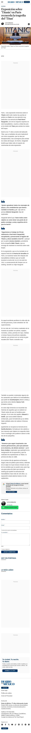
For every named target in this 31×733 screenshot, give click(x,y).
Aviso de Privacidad (6, 696)
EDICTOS (27, 2)
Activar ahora (11, 491)
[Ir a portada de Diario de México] (15, 683)
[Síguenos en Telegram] (25, 725)
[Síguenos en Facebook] (5, 725)
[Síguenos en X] (9, 725)
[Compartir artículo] (29, 24)
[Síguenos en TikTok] (15, 725)
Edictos (5, 687)
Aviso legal (4, 690)
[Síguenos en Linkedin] (19, 725)
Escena (3, 6)
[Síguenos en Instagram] (2, 725)
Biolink (5, 728)
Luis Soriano (9, 23)
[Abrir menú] (2, 2)
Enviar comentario (9, 552)
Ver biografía (9, 505)
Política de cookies (6, 693)
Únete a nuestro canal (11, 507)
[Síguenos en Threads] (22, 725)
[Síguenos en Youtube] (12, 725)
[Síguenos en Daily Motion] (29, 725)
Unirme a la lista (10, 670)
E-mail (3, 525)
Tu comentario (4, 532)
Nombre (3, 519)
